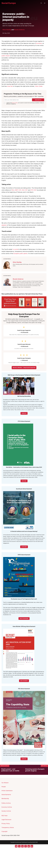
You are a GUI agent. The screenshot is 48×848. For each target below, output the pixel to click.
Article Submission (7, 790)
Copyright (4, 831)
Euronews (39, 43)
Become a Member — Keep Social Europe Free (24, 367)
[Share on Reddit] (28, 846)
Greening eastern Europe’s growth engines (34, 770)
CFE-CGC (33, 190)
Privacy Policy (15, 102)
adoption (4, 225)
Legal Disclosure (6, 819)
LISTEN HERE (24, 546)
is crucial (15, 249)
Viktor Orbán (38, 86)
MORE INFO (24, 413)
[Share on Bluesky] (16, 846)
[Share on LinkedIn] (22, 846)
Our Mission (5, 782)
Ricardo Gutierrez (19, 29)
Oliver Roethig (6, 29)
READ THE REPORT (24, 680)
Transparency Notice (8, 827)
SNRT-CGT (18, 190)
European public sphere (20, 253)
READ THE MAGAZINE (24, 618)
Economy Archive (7, 807)
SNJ (13, 190)
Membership (5, 798)
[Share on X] (19, 846)
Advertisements (6, 794)
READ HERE (24, 480)
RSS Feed (4, 815)
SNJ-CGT (25, 190)
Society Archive (6, 811)
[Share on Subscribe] (32, 846)
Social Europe (9, 3)
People (4, 786)
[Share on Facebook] (25, 846)
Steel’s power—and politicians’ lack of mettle (10, 770)
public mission (6, 55)
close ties (10, 86)
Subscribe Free (38, 99)
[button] (41, 3)
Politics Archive (6, 803)
